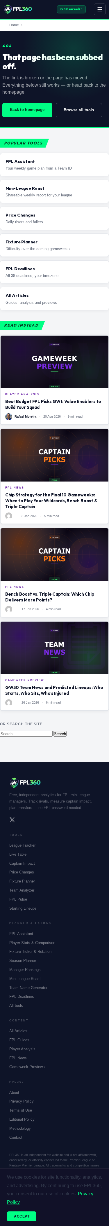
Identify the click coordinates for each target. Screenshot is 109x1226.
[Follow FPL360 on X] (12, 820)
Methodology (20, 1128)
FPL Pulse (18, 899)
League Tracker (22, 845)
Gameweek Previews (27, 1067)
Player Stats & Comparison (32, 943)
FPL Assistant (21, 934)
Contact (15, 1137)
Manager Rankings (25, 969)
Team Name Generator (28, 988)
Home (14, 25)
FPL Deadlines (21, 996)
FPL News (18, 1058)
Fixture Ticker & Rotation (30, 951)
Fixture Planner (22, 881)
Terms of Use (20, 1110)
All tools (16, 1005)
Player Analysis (22, 1049)
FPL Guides (19, 1040)
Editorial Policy (22, 1119)
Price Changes (21, 872)
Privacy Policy (21, 1101)
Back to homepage (27, 109)
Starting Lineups (23, 908)
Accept (21, 1216)
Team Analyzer (21, 890)
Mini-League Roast (25, 978)
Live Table (17, 854)
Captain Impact (22, 863)
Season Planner (22, 960)
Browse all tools (79, 110)
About (14, 1092)
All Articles (18, 1031)
